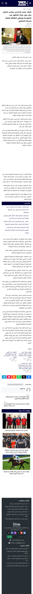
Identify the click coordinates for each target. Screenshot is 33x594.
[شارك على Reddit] (14, 377)
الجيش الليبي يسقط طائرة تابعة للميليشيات (17, 566)
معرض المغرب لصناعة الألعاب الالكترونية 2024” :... (16, 520)
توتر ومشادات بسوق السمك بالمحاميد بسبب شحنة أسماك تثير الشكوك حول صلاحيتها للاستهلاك (17, 210)
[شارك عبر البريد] (9, 377)
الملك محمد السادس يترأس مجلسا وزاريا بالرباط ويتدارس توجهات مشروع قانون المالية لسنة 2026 (24, 366)
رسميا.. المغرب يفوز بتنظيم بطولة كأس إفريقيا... (16, 506)
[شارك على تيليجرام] (4, 377)
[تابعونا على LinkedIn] (24, 532)
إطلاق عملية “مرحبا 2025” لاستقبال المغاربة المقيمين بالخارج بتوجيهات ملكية (24, 354)
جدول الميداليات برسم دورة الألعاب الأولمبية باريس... (17, 515)
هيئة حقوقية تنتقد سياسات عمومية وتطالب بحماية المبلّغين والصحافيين (17, 397)
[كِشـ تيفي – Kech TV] (16, 525)
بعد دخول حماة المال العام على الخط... (18, 504)
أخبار (24, 9)
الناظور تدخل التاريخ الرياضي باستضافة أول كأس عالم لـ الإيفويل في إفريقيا (10, 354)
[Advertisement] (16, 87)
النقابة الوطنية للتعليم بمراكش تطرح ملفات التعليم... (17, 552)
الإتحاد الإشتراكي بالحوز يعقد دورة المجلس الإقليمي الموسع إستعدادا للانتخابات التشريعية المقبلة (17, 230)
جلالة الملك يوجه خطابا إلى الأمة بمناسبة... (17, 512)
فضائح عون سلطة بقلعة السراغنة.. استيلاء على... (17, 559)
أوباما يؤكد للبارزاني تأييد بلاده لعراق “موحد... (17, 563)
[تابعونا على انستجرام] (15, 532)
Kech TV (29, 24)
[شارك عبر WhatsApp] (19, 377)
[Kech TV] (28, 390)
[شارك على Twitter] (24, 377)
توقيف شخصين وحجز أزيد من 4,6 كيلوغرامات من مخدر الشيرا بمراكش (16, 404)
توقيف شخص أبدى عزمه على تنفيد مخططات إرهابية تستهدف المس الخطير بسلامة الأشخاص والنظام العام (16, 452)
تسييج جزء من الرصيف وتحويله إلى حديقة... (17, 556)
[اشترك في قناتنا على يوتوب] (21, 532)
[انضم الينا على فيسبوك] (12, 532)
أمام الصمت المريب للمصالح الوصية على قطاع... (16, 549)
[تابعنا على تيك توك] (9, 532)
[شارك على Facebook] (29, 377)
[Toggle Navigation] (30, 3)
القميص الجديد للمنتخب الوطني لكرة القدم (16, 430)
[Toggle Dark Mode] (6, 3)
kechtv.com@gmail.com (18, 543)
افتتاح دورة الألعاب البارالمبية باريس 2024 (17, 509)
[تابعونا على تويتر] (18, 532)
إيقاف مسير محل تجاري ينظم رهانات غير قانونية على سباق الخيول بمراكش (16, 473)
